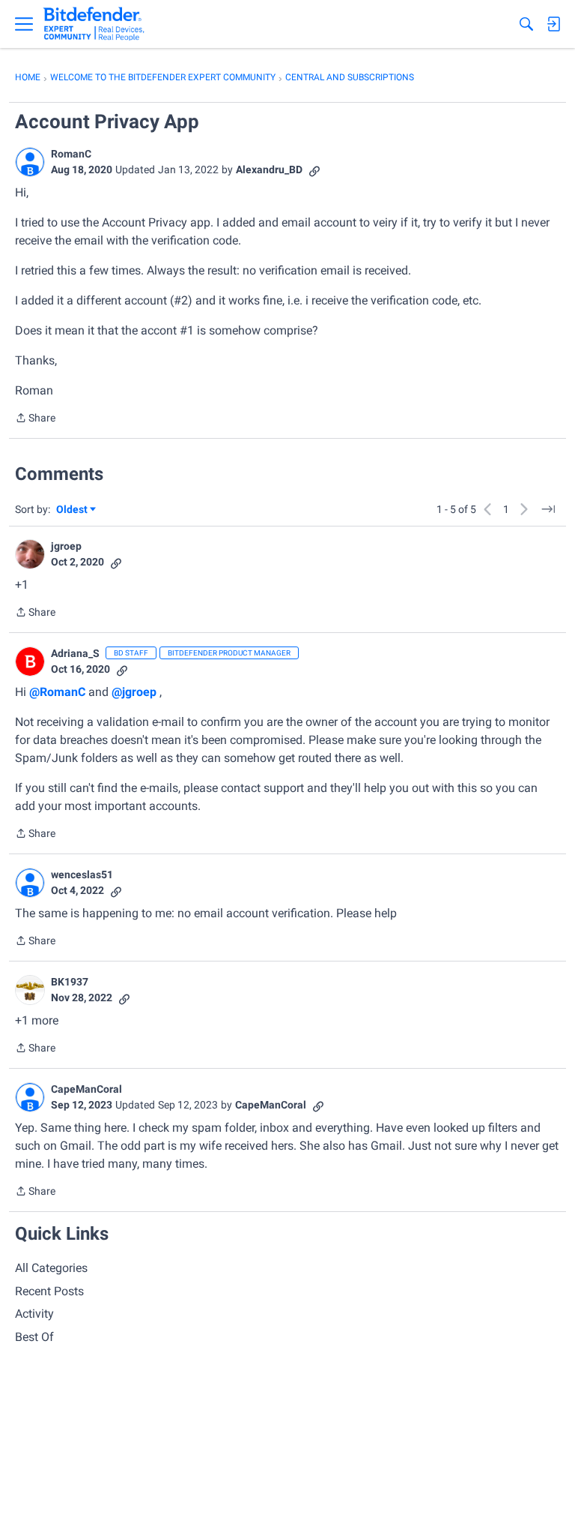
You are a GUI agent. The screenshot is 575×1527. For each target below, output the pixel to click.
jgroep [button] (66, 546)
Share (35, 419)
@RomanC (57, 692)
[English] (94, 24)
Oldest (72, 510)
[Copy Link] (314, 170)
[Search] (526, 24)
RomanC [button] (71, 154)
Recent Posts (49, 1291)
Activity (34, 1313)
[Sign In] (553, 24)
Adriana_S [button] (75, 653)
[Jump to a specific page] (548, 509)
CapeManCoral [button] (86, 1089)
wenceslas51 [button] (82, 874)
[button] (30, 162)
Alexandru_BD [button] (269, 170)
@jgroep (134, 692)
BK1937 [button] (69, 982)
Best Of (34, 1337)
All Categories (51, 1268)
